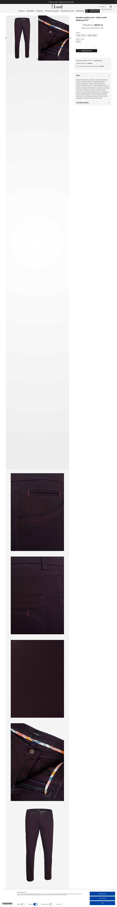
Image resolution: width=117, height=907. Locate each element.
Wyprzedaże (80, 11)
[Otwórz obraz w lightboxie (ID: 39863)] (53, 38)
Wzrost (78, 32)
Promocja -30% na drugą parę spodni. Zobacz (58, 2)
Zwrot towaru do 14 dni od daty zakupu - (90, 66)
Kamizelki (39, 11)
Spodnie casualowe (52, 11)
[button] (6, 38)
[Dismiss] (115, 1)
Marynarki (30, 11)
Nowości (21, 11)
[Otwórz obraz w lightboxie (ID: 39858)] (21, 38)
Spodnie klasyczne (67, 11)
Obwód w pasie (80, 39)
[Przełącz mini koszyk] (111, 7)
